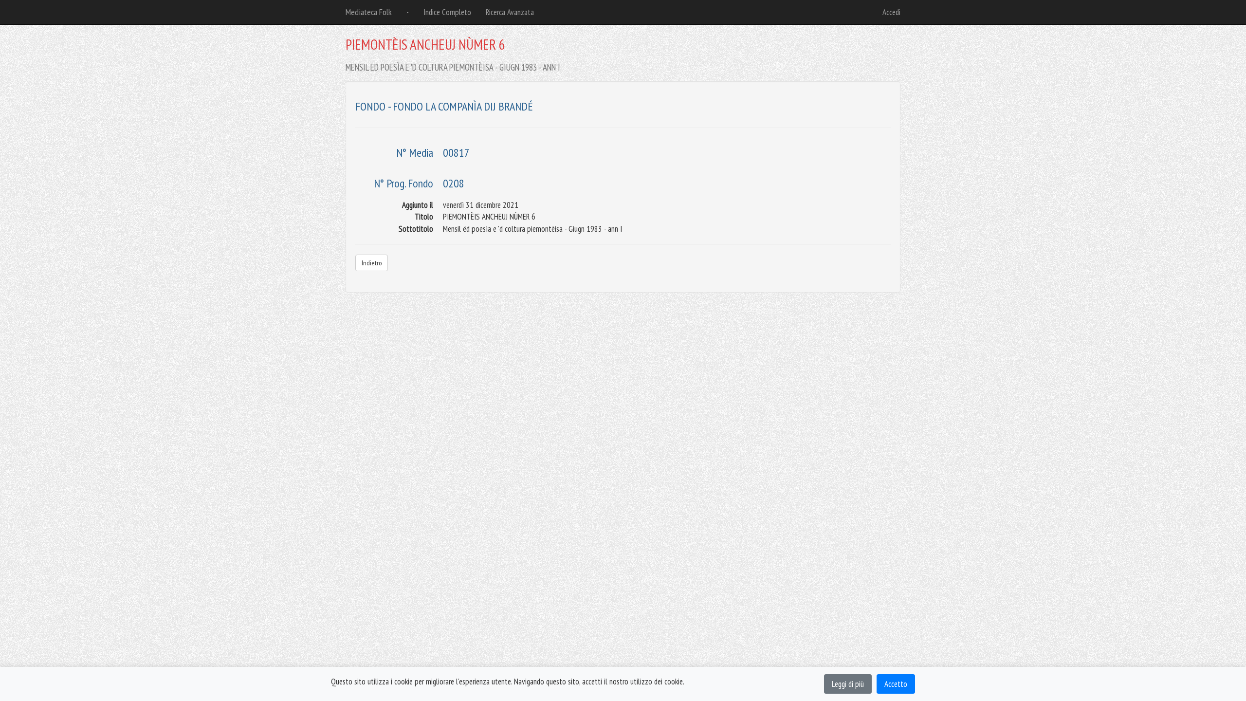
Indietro (372, 262)
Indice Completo (447, 12)
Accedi (891, 12)
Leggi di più (848, 684)
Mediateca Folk (369, 12)
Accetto (895, 684)
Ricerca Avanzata (510, 12)
